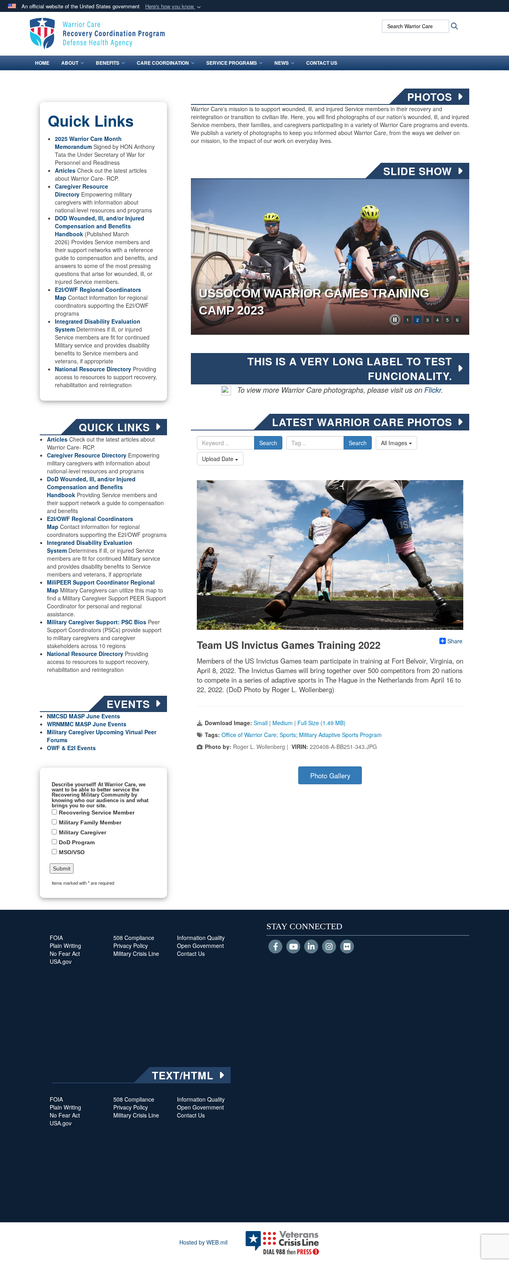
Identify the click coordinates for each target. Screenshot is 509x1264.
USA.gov (61, 961)
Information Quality (201, 938)
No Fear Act (65, 953)
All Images (395, 443)
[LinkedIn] (311, 947)
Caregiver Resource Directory (86, 455)
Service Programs (231, 62)
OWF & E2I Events (71, 748)
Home (42, 62)
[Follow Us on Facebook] (275, 947)
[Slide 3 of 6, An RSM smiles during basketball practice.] (330, 257)
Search (268, 443)
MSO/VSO (72, 852)
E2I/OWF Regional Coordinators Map (90, 523)
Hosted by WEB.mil (203, 1242)
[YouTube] (293, 947)
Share (454, 641)
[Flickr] (347, 947)
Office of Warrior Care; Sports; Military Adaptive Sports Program (301, 735)
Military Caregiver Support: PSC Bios (96, 622)
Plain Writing (65, 945)
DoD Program (77, 842)
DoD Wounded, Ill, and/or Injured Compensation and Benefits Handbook (91, 487)
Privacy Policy (130, 945)
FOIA (56, 938)
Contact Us (321, 62)
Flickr (432, 390)
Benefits (107, 62)
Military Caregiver (82, 832)
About (69, 62)
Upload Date (218, 459)
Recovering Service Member (96, 812)
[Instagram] (329, 947)
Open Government (200, 945)
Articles (65, 170)
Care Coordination (163, 62)
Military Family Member (90, 822)
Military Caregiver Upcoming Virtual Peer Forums (101, 736)
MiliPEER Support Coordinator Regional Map (101, 586)
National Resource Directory (93, 369)
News (281, 62)
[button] (173, 6)
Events (116, 724)
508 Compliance (133, 938)
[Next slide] (461, 257)
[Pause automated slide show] (394, 319)
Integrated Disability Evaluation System (97, 325)
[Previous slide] (199, 257)
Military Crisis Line (136, 953)
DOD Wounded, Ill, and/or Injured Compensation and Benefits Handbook (99, 226)
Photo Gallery (330, 775)
